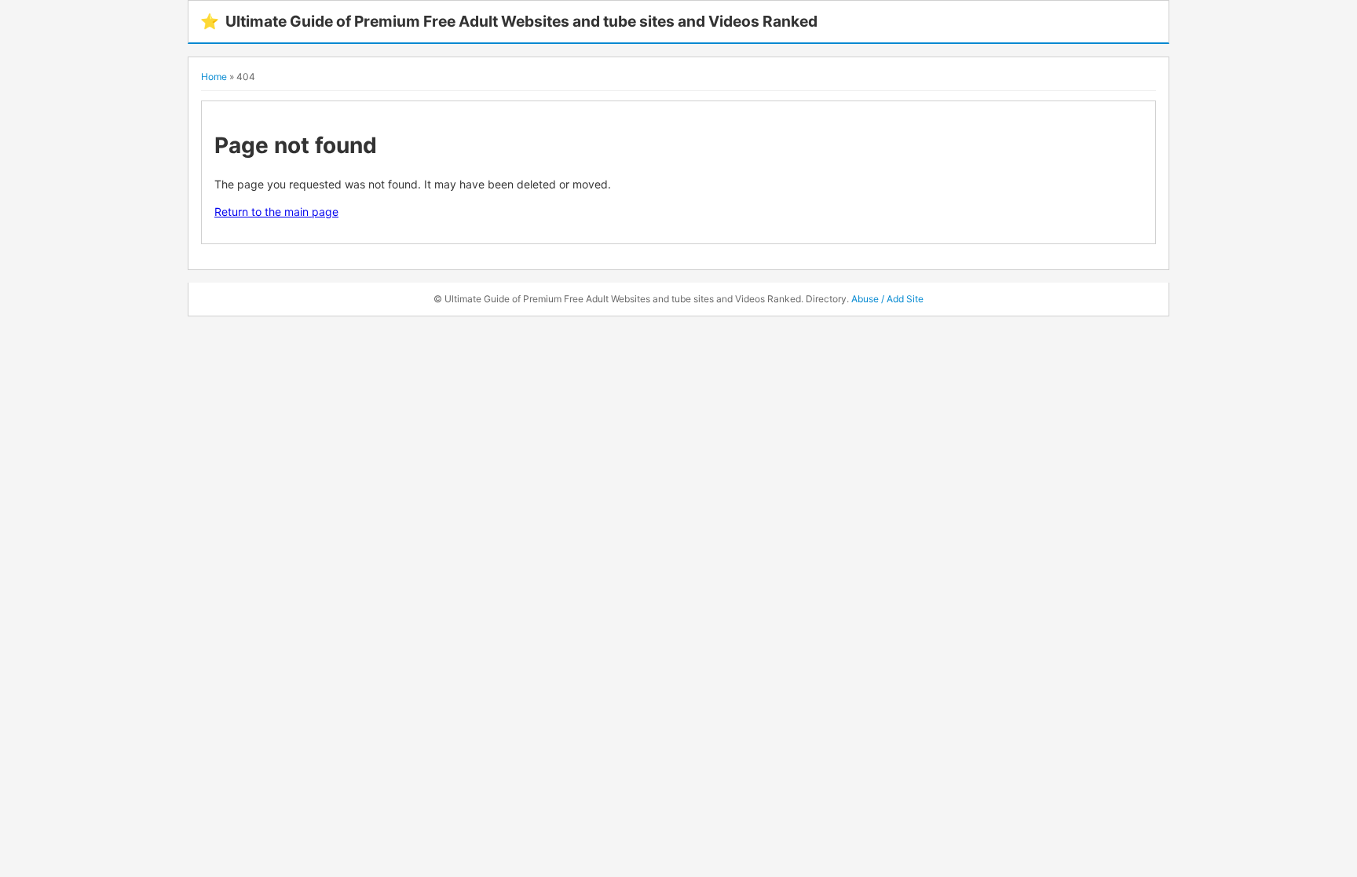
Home (214, 76)
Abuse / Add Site (887, 299)
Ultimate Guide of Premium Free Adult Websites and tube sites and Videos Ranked (508, 21)
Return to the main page (276, 211)
